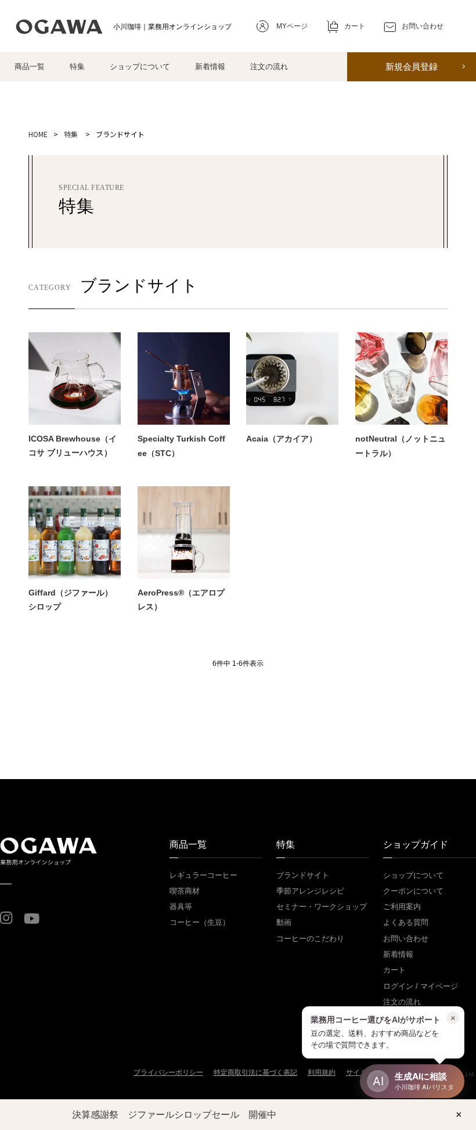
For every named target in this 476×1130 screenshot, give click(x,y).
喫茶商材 (185, 891)
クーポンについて (413, 891)
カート (394, 970)
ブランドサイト (302, 875)
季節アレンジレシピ (310, 891)
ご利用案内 (402, 906)
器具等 (181, 906)
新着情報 (210, 66)
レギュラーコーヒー (203, 875)
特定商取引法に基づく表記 (255, 1072)
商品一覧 (30, 66)
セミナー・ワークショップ (321, 906)
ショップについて (140, 66)
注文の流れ (269, 66)
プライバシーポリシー (168, 1072)
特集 (77, 66)
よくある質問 (405, 922)
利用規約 (322, 1072)
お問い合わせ (405, 938)
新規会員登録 (411, 66)
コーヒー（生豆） (200, 922)
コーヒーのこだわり (310, 938)
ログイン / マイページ (420, 986)
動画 (283, 922)
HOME (38, 134)
